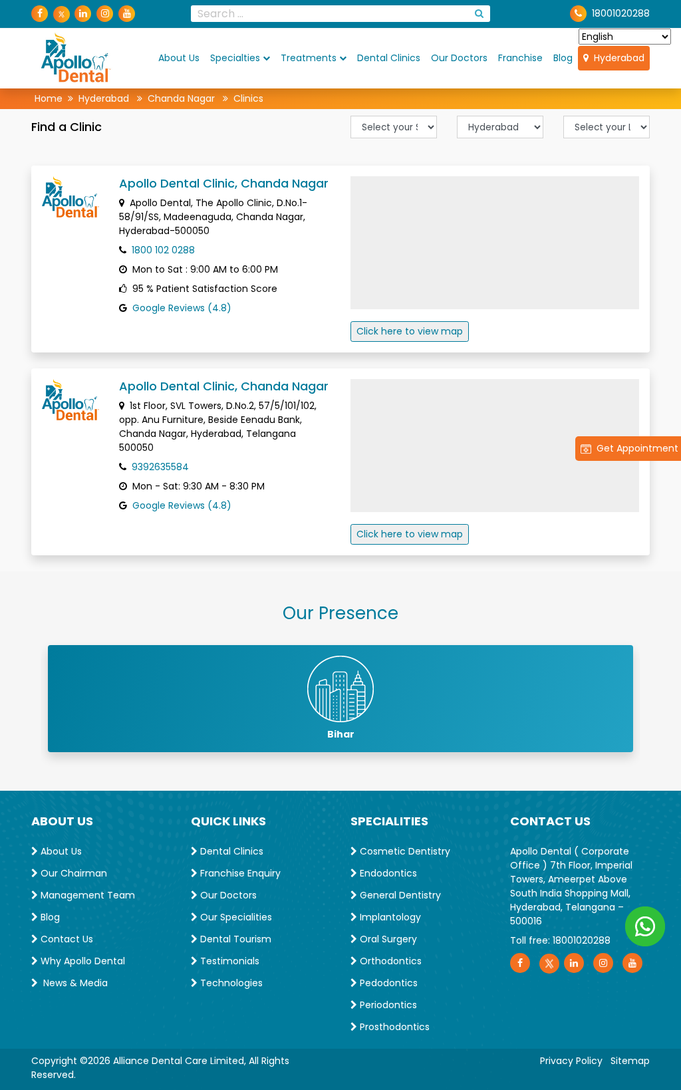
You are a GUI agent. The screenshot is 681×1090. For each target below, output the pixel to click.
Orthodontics (389, 961)
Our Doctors (459, 58)
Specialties (235, 58)
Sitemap (630, 1060)
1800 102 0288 (163, 250)
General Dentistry (399, 895)
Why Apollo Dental (81, 961)
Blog (563, 58)
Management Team (86, 895)
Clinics (248, 98)
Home (49, 98)
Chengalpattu (341, 734)
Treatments (309, 58)
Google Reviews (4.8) (181, 308)
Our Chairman (72, 873)
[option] (340, 698)
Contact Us (65, 939)
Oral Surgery (387, 939)
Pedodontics (387, 983)
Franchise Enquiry (239, 873)
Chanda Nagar (181, 98)
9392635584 (160, 467)
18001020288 (582, 940)
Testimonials (228, 961)
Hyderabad (616, 58)
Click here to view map (409, 331)
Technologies (230, 983)
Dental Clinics (388, 58)
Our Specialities (235, 917)
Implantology (389, 917)
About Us (179, 58)
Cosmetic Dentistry (403, 851)
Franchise (520, 58)
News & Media (73, 983)
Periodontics (387, 1005)
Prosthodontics (393, 1026)
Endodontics (387, 873)
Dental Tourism (234, 939)
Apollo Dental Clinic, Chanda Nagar (224, 183)
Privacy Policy (571, 1060)
